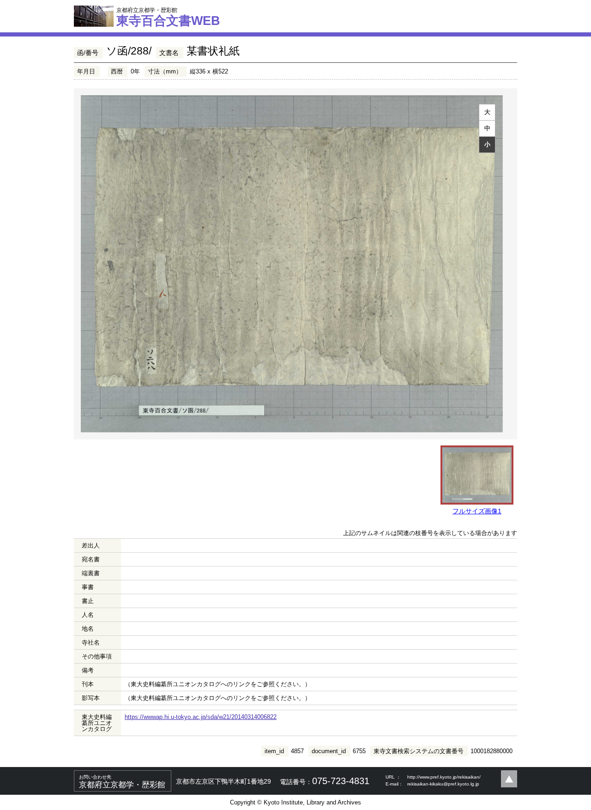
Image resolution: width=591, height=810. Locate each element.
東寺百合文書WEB (168, 17)
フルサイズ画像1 (476, 511)
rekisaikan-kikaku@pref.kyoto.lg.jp (443, 783)
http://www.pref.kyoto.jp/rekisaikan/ (444, 777)
